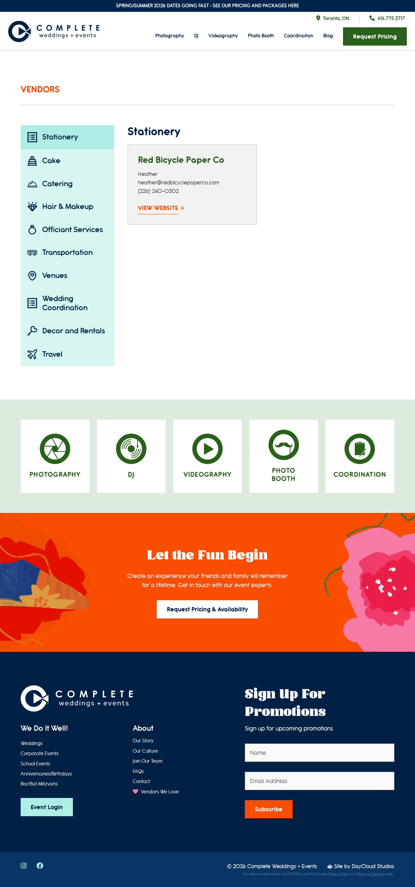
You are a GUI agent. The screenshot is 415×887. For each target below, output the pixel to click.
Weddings (32, 744)
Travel (52, 354)
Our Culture (145, 751)
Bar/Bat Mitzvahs (39, 784)
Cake (51, 161)
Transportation (67, 252)
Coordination (298, 36)
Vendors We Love (159, 792)
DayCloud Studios (373, 866)
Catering (57, 184)
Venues (54, 275)
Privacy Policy (338, 874)
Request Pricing (375, 37)
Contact (141, 782)
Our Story (143, 741)
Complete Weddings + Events (282, 866)
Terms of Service (371, 874)
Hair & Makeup (67, 206)
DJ (196, 36)
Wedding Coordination (64, 303)
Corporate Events (40, 754)
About (143, 728)
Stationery (60, 137)
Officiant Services (72, 230)
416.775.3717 (391, 18)
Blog (328, 36)
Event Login (47, 807)
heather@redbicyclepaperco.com (178, 182)
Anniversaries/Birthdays (46, 774)
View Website (158, 208)
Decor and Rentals (73, 331)
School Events (35, 764)
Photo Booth (261, 36)
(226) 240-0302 (158, 191)
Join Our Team (148, 761)
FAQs (138, 771)
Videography (223, 36)
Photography (169, 36)
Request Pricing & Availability (207, 609)
